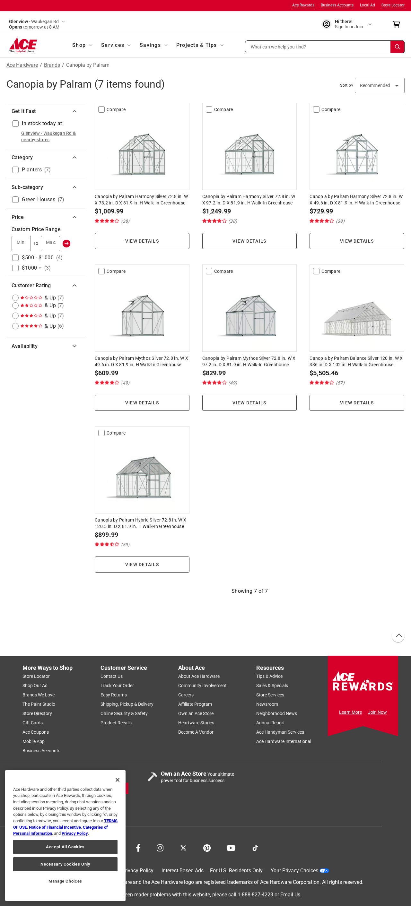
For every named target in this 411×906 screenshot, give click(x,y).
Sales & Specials (272, 685)
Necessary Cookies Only (65, 864)
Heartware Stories (196, 722)
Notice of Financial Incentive (55, 827)
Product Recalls (116, 722)
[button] (325, 46)
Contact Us (112, 676)
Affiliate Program (195, 704)
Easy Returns (114, 694)
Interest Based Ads (183, 870)
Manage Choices (65, 881)
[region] (65, 835)
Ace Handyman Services (280, 732)
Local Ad (367, 5)
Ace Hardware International (283, 741)
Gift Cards (32, 722)
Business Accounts (337, 5)
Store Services (270, 694)
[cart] (398, 24)
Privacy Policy (137, 870)
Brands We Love (38, 694)
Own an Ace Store (196, 713)
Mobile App (33, 741)
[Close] (117, 780)
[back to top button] (398, 636)
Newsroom (267, 704)
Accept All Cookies (65, 846)
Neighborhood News (276, 713)
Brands (52, 65)
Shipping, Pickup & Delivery (127, 704)
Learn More (350, 712)
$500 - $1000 (38, 258)
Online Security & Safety (124, 713)
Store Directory (37, 713)
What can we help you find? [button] (278, 46)
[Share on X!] (183, 847)
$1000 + (32, 268)
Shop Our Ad (35, 685)
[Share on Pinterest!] (207, 847)
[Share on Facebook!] (138, 847)
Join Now (377, 712)
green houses (38, 199)
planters (32, 170)
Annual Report (270, 722)
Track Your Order (117, 685)
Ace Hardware (22, 65)
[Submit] (66, 243)
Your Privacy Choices (294, 870)
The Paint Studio (38, 704)
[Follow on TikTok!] (255, 847)
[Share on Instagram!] (160, 847)
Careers (186, 694)
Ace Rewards (303, 5)
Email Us (290, 894)
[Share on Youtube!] (231, 847)
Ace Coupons (35, 732)
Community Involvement (202, 685)
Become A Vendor (196, 732)
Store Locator (393, 5)
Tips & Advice (269, 676)
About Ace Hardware (199, 676)
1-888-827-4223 (255, 894)
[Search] (397, 46)
